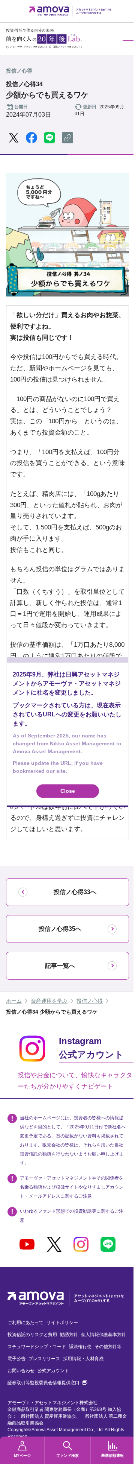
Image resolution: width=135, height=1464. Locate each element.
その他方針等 (108, 1346)
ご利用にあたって (26, 1322)
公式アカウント (53, 1370)
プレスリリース (44, 1358)
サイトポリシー (62, 1322)
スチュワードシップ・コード (37, 1346)
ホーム (14, 1001)
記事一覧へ (60, 965)
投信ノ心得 (89, 1001)
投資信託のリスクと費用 (32, 1334)
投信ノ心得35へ (60, 929)
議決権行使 (80, 1346)
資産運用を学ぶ (49, 1001)
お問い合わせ (21, 1370)
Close (67, 791)
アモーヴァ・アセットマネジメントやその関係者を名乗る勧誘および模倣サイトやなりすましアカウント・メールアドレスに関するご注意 (71, 1187)
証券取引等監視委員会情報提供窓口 (47, 1382)
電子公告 (17, 1358)
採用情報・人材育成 (83, 1358)
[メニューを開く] (129, 38)
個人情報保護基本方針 (103, 1334)
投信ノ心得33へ (75, 892)
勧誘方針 (69, 1334)
